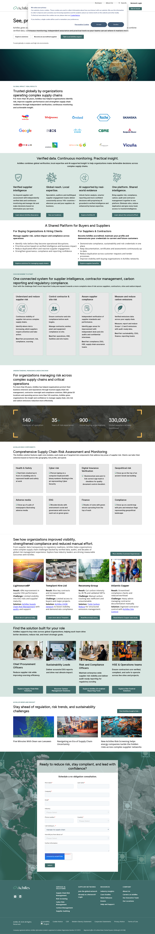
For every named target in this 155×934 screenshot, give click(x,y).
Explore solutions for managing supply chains (32, 263)
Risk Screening (61, 899)
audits (16, 609)
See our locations (54, 215)
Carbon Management (64, 908)
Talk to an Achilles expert (72, 37)
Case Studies (105, 894)
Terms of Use (133, 921)
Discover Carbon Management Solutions (61, 690)
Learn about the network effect (126, 215)
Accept (98, 24)
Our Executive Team (131, 898)
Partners (98, 3)
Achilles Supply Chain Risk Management (24, 605)
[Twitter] (15, 897)
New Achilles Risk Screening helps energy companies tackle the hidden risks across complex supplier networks (121, 744)
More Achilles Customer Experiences (126, 554)
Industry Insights (107, 891)
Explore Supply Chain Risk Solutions (28, 690)
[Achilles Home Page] (21, 8)
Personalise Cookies (82, 24)
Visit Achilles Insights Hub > (129, 711)
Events (103, 901)
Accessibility (45, 921)
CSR (67, 921)
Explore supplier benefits (89, 263)
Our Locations (128, 901)
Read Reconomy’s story (89, 618)
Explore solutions (21, 37)
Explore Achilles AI (88, 215)
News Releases (106, 898)
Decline (115, 24)
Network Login (136, 3)
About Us (109, 3)
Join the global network (87, 891)
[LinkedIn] (20, 897)
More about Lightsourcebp (25, 618)
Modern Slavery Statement (81, 921)
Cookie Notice (75, 15)
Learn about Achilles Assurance (26, 215)
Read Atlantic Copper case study (125, 618)
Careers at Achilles (130, 894)
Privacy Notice (119, 921)
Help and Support (107, 904)
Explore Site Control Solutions (127, 690)
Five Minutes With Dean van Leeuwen (32, 741)
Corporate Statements (103, 921)
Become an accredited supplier (45, 37)
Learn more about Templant (58, 618)
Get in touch (135, 9)
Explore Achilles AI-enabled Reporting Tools (94, 690)
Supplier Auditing (63, 911)
